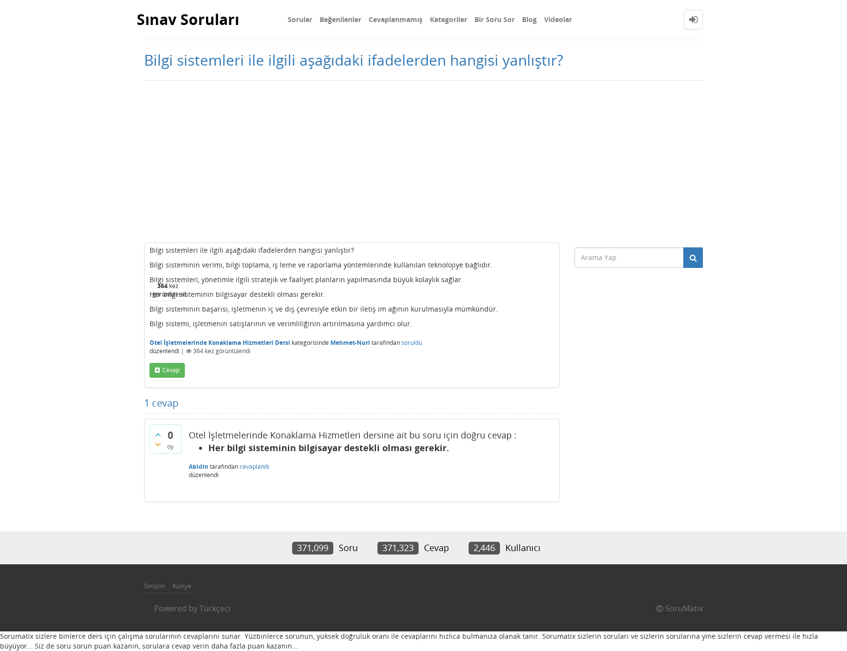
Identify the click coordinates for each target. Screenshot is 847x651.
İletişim (154, 585)
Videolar (558, 19)
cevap (170, 370)
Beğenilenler (340, 19)
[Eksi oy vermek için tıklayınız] (157, 444)
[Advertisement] (423, 159)
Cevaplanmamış (396, 19)
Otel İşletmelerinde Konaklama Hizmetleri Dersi (219, 342)
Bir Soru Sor (494, 19)
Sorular (300, 19)
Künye (182, 585)
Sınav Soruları (188, 19)
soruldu (411, 342)
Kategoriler (448, 19)
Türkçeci (214, 608)
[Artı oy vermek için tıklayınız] (157, 434)
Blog (529, 19)
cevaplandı (254, 466)
